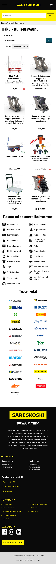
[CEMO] (40, 314)
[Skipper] (40, 378)
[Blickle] (15, 307)
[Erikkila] (15, 328)
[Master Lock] (40, 357)
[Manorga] (40, 350)
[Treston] (40, 386)
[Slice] (15, 386)
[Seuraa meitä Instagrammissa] (11, 532)
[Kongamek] (40, 343)
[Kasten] (40, 336)
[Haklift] (40, 328)
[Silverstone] (15, 378)
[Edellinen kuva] (6, 64)
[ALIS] (15, 300)
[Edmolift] (40, 321)
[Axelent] (40, 300)
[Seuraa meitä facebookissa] (4, 532)
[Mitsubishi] (15, 364)
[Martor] (15, 357)
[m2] (15, 350)
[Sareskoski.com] (28, 419)
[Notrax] (15, 371)
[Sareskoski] (40, 371)
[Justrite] (15, 336)
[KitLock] (15, 343)
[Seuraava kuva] (22, 64)
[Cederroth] (15, 314)
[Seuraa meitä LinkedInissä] (18, 532)
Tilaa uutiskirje (13, 542)
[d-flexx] (15, 321)
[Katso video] (24, 89)
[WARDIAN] (15, 393)
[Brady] (40, 307)
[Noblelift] (40, 364)
